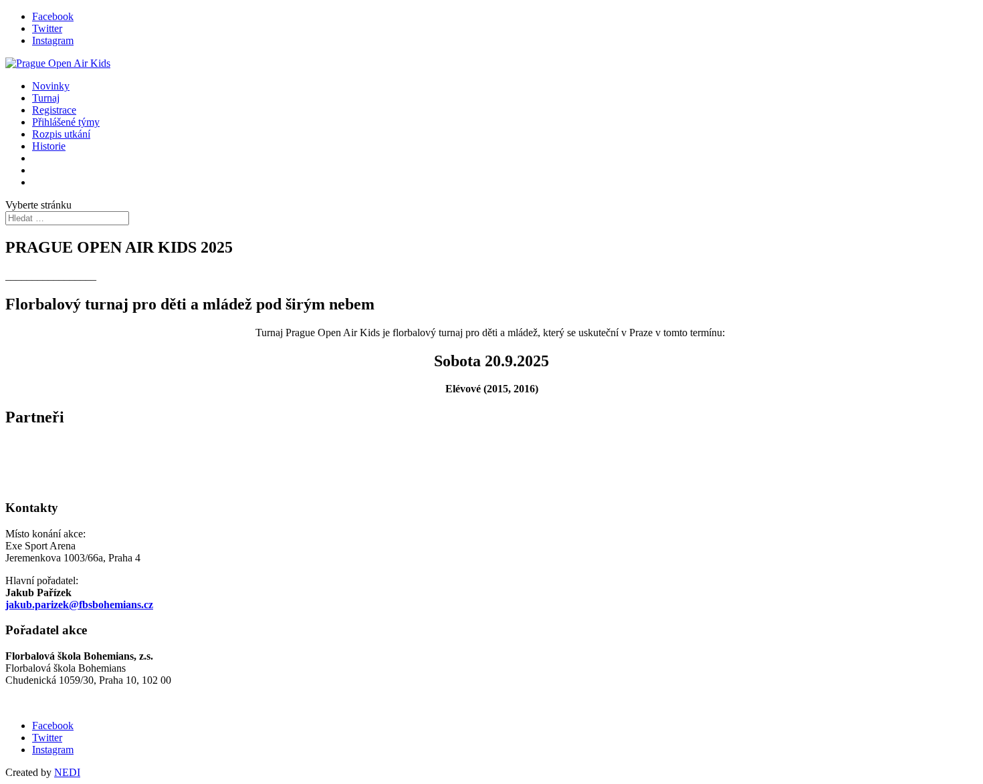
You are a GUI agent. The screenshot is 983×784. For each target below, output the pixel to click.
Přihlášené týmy (66, 122)
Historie (49, 146)
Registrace (54, 110)
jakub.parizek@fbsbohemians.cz (79, 604)
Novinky (51, 86)
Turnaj (46, 98)
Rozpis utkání (61, 134)
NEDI (67, 772)
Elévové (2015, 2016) (491, 388)
